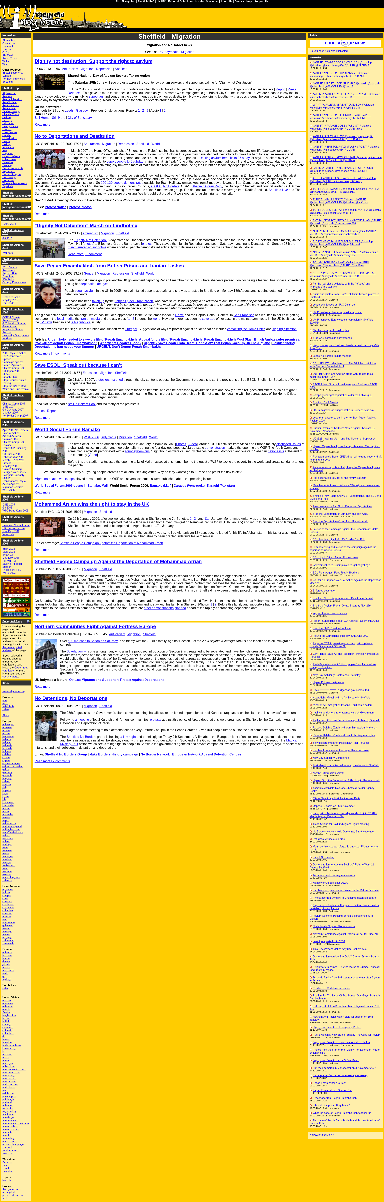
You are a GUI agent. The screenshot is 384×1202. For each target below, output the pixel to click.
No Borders (171, 186)
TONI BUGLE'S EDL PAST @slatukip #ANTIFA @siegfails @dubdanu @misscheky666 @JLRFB (345, 211)
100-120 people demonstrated (122, 182)
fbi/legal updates (11, 1189)
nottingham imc (11, 829)
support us (96, 96)
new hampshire (11, 1072)
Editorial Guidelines (180, 1)
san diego (8, 1117)
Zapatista (7, 186)
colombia (7, 910)
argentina (7, 889)
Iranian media (90, 318)
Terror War (8, 180)
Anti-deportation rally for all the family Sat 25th (339, 477)
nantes (6, 817)
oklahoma (8, 1093)
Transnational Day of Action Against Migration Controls (14, 484)
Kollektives (9, 35)
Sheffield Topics (12, 88)
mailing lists (9, 1192)
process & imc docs (14, 1195)
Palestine (7, 162)
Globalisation (9, 138)
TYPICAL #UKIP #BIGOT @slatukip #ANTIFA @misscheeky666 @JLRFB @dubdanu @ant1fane (339, 201)
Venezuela (8, 534)
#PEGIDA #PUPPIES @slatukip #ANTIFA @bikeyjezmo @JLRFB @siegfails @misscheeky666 (344, 254)
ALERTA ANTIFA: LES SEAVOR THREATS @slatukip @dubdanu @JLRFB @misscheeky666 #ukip (343, 180)
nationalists (276, 451)
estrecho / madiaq (12, 766)
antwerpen (8, 724)
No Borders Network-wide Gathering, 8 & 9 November (343, 831)
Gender (89, 273)
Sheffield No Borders (81, 736)
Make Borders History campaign (113, 754)
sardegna (7, 856)
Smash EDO (9, 377)
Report (280, 89)
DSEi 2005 (8, 504)
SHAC (6, 374)
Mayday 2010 (10, 300)
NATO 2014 (9, 223)
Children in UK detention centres (331, 988)
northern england (12, 826)
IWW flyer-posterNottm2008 (329, 941)
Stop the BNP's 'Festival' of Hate (332, 628)
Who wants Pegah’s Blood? (120, 343)
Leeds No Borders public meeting (332, 355)
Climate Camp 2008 (13, 368)
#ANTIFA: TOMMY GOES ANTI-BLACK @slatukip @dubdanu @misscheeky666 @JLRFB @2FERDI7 (341, 64)
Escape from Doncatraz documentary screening (340, 1075)
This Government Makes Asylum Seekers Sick (340, 948)
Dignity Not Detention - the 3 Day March (336, 1060)
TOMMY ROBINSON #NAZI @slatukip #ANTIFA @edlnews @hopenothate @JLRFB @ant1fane (339, 264)
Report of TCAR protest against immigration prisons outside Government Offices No (341, 645)
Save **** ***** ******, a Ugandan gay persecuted (341, 689)
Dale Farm (8, 276)
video (5, 709)
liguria (5, 796)
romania (7, 850)
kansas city (9, 1048)
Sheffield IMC (146, 1)
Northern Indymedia (13, 78)
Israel (5, 1168)
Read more (42, 124)
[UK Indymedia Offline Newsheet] (16, 615)
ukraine (6, 874)
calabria (6, 754)
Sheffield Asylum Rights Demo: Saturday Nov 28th (342, 605)
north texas (8, 1087)
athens (6, 730)
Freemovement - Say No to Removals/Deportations (342, 506)
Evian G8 (7, 554)
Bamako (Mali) (160, 485)
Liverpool (7, 46)
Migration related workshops (55, 479)
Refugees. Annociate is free (329, 838)
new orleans (9, 1081)
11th (207, 518)
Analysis (7, 96)
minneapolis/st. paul (14, 1069)
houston (7, 1042)
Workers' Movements (14, 183)
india (5, 988)
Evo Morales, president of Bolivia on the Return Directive (346, 890)
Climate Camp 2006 (13, 442)
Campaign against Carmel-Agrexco (12, 364)
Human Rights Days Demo (328, 772)
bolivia (6, 892)
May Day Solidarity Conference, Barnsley (337, 674)
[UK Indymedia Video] (16, 606)
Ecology (7, 120)
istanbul (6, 784)
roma (5, 847)
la (3, 1051)
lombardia (8, 805)
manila (6, 967)
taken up (98, 301)
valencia (7, 880)
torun (5, 868)
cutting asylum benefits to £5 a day (225, 158)
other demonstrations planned (165, 608)
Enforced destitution (324, 590)
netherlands (9, 823)
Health (6, 141)
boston (6, 1018)
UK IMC (161, 1)
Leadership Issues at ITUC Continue (334, 304)
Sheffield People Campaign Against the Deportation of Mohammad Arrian (111, 543)
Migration (87, 69)
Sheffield (121, 69)
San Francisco (244, 315)
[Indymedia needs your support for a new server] (16, 597)
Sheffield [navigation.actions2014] (17, 217)
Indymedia (108, 437)
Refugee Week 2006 (14, 472)
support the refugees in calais (330, 613)
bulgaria (6, 751)
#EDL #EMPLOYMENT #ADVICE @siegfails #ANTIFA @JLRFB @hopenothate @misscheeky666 (343, 233)
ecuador (7, 913)
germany (7, 772)
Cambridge (8, 43)
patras (6, 835)
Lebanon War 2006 (13, 457)
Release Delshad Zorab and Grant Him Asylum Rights (344, 735)
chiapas (6, 895)
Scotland (7, 81)
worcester (8, 1153)
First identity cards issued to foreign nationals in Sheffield (346, 765)
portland (7, 1102)
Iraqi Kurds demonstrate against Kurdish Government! (344, 712)
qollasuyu (7, 925)
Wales (6, 61)
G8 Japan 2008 (11, 371)
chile (5, 898)
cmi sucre (8, 907)
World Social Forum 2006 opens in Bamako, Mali (71, 485)
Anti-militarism (10, 105)
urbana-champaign (13, 1144)
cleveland (7, 1027)
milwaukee (8, 1066)
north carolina (10, 1084)
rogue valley (9, 1111)
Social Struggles (11, 174)
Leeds (69, 110)
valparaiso (8, 940)
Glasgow (82, 110)
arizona (6, 1000)
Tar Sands (8, 303)
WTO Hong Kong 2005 (15, 510)
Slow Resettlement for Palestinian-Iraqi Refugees (341, 742)
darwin (6, 961)
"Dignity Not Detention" (90, 240)
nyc (4, 1090)
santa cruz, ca (10, 1129)
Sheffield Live (278, 190)
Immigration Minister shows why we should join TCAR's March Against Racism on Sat (343, 815)
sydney (6, 979)
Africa (5, 715)
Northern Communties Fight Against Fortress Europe (95, 626)
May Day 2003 (10, 557)
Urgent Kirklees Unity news (328, 682)
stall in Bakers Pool (82, 404)
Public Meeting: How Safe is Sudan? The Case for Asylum (346, 1034)
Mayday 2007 (10, 412)
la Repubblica (81, 322)
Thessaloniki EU (11, 569)
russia (5, 853)
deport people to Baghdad (125, 161)
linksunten (8, 802)
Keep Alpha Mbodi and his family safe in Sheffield (341, 697)
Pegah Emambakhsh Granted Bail (332, 1090)
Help (249, 1)
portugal (7, 844)
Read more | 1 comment (85, 254)
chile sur (7, 901)
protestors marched (109, 379)
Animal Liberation (12, 99)
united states (9, 1141)
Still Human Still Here (50, 117)
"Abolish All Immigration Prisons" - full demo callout (342, 704)
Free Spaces (9, 132)
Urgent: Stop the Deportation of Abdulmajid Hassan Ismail (346, 780)
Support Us (261, 1)
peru (4, 919)
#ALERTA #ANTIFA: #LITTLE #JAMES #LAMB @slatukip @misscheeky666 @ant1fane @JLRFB (345, 96)
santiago (7, 931)
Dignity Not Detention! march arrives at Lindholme (341, 1042)
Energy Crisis (10, 126)
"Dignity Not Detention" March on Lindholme (86, 225)
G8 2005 (7, 507)
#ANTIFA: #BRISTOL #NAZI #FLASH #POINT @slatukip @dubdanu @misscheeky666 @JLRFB (344, 148)
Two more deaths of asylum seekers (334, 875)
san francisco (10, 1120)
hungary (7, 778)
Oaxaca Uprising (12, 469)
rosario (6, 928)
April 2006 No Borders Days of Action (15, 432)
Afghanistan (9, 93)
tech (4, 1198)
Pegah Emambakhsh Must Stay (228, 339)
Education (90, 373)
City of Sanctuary (80, 117)
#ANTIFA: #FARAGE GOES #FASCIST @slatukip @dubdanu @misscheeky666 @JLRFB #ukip (340, 127)
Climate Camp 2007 (13, 403)
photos (88, 243)
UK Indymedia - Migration (176, 52)
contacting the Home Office (246, 329)
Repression (104, 69)
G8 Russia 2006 (11, 454)
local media (65, 318)
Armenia (7, 1162)
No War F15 (9, 560)
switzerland (8, 865)
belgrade (7, 745)
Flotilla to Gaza (11, 297)
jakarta (6, 964)
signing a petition (284, 329)
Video (192, 444)
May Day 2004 (10, 531)
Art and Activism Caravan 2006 (12, 438)
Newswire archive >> (322, 1134)
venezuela (8, 943)
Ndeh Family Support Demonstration (334, 926)
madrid (6, 808)
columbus (8, 1033)
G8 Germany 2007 (13, 409)
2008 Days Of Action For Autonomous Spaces (14, 356)
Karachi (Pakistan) (221, 485)
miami (5, 1060)
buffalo (6, 1021)
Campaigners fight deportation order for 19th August (342, 395)
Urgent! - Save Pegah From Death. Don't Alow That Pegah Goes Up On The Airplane (207, 343)
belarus (6, 739)
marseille (7, 814)
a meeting (82, 719)
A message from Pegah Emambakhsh (335, 1097)
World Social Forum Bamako (67, 429)
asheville (7, 1006)
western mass (10, 1150)
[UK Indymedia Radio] (16, 601)
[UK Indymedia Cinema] (16, 611)
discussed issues (288, 444)
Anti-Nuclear (9, 102)
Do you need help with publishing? (329, 50)
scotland (7, 859)
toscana (7, 871)
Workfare (7, 252)
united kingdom (11, 877)
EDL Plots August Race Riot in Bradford (336, 572)
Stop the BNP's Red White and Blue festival (15, 388)
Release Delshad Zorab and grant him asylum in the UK (345, 727)
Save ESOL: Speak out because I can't (78, 365)
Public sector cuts (12, 168)
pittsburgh (8, 1099)
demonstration (215, 447)
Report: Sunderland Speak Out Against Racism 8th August (346, 620)
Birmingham (9, 40)
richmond (7, 1105)
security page (10, 676)
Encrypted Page (12, 621)
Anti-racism (70, 69)
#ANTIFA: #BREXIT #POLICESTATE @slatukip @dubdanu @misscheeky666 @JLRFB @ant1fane (346, 159)
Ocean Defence (11, 156)
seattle (6, 1135)
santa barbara (10, 1126)
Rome (179, 315)
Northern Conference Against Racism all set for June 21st (346, 933)
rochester (7, 1108)
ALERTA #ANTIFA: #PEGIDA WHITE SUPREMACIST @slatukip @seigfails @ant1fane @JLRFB (343, 275)
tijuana (6, 934)
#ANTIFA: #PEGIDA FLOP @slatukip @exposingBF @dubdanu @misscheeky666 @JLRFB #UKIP (341, 138)
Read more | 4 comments (52, 353)
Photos (40, 411)
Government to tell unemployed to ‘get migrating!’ (341, 565)
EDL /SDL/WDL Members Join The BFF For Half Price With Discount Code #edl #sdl (343, 365)
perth (5, 973)
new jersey (8, 1075)
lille (4, 799)
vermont (7, 1147)
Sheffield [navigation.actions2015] (17, 206)
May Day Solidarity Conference (331, 757)
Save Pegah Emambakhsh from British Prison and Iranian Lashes (109, 265)
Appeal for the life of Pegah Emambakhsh (170, 339)
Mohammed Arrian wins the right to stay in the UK (92, 504)
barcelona (8, 736)
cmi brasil (8, 904)
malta (5, 811)
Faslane (7, 445)
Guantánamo (9, 326)
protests (155, 719)
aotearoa (7, 952)
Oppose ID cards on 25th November (333, 805)
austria (6, 733)
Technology (9, 177)
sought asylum (85, 290)
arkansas (7, 1003)
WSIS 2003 (9, 572)
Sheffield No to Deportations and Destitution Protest (343, 598)
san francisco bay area (15, 1123)
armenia (7, 727)
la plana (6, 790)
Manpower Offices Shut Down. (330, 882)
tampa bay (8, 1138)
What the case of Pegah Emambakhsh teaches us (342, 1112)
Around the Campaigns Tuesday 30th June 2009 (340, 635)
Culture (6, 117)
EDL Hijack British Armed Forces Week (335, 557)
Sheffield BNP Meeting (326, 402)
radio (5, 703)
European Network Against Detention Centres (206, 754)
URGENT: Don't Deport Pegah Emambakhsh (130, 346)
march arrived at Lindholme (87, 247)
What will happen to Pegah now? (331, 1105)
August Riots (9, 273)
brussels (7, 748)
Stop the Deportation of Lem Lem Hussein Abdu (340, 513)
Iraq (4, 150)
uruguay (7, 937)
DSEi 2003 (8, 551)
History (6, 144)
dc (3, 1036)
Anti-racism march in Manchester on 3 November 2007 (344, 1067)
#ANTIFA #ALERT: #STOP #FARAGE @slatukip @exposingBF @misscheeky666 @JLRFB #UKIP (339, 75)
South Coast (9, 58)
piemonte (7, 838)
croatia (6, 757)
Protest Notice (55, 207)
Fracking (7, 129)
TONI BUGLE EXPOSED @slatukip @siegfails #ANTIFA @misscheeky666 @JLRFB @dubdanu (344, 190)
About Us (226, 1)
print (4, 700)
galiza (5, 769)
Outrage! (131, 329)
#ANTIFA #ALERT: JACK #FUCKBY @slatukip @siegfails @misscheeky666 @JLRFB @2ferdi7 (345, 85)
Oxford (6, 52)
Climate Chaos (10, 114)
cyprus (6, 760)
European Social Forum (16, 525)
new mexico (9, 1078)
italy (4, 787)
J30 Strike (8, 279)
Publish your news (346, 43)
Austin (6, 1012)
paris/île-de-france (12, 832)
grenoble (7, 775)
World (155, 144)
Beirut (5, 1165)
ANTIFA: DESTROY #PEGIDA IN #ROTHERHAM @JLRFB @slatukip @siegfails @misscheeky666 (346, 222)
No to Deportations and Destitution (75, 136)
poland (6, 841)
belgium (6, 742)
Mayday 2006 (10, 466)
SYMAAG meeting (323, 857)
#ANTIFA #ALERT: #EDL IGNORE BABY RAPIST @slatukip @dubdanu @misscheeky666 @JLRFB (340, 117)
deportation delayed (94, 284)
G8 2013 (7, 238)
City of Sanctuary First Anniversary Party (336, 798)
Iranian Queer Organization (134, 301)
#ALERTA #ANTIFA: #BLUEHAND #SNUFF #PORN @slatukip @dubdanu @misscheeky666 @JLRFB (341, 169)
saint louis (8, 1114)
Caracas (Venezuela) (189, 485)
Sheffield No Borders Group (66, 754)
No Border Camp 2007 (15, 415)
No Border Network (155, 754)
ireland (6, 781)
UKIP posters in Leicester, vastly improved (337, 312)
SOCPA (6, 478)
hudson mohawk (11, 1045)
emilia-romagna (11, 763)
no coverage (206, 318)
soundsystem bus (137, 451)
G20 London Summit (14, 323)
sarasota (7, 1132)
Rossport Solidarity (13, 475)
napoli (5, 820)
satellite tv (8, 706)
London (6, 49)
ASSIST (156, 186)
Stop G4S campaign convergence (332, 337)
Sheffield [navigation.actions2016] (17, 194)
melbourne (8, 970)
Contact (239, 1)
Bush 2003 (8, 548)
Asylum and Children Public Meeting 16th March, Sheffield (346, 720)
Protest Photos (80, 207)
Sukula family (76, 651)
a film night (128, 736)
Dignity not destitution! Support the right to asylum (93, 61)
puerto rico (8, 922)
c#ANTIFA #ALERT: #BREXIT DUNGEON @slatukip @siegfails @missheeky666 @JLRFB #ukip (342, 106)
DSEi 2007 (8, 406)
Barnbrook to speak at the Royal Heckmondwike (341, 750)
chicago (6, 1024)
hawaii (6, 1039)
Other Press (9, 159)
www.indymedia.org (13, 691)
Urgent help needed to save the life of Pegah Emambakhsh (92, 339)
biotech (6, 1180)
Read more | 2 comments (52, 761)
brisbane (7, 955)
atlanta (6, 1009)
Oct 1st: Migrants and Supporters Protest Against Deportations (116, 679)
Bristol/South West (13, 72)
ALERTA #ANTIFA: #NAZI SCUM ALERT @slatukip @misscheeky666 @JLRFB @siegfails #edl (341, 243)
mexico (6, 916)
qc (3, 976)
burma (6, 958)
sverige (6, 862)
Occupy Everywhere (14, 282)
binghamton (9, 1015)
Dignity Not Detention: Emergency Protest (337, 1027)
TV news (46, 322)
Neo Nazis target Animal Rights (331, 330)
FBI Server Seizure (13, 528)
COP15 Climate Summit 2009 (11, 319)
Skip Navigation (125, 1)
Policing (7, 165)
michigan (7, 1063)
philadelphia (9, 1096)
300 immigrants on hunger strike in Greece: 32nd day (343, 410)
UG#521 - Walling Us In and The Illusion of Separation (344, 438)
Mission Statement (206, 1)
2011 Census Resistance (9, 269)
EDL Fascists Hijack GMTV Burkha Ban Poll (339, 539)
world (156, 318)
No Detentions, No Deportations (71, 698)
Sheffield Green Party (207, 186)
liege (5, 793)
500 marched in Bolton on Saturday (93, 641)
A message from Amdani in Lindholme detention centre (344, 897)
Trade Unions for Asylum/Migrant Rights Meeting (341, 823)
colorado (7, 1030)
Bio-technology (11, 111)
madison (7, 1054)
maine (5, 1057)
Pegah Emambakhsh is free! (329, 1082)
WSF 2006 (91, 437)
